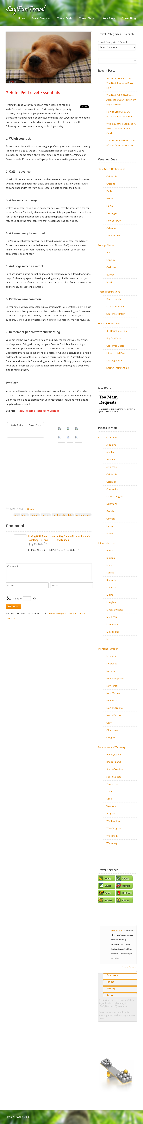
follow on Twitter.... (129, 967)
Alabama (111, 444)
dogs (24, 515)
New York (111, 700)
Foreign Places (106, 245)
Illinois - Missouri (107, 543)
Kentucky (111, 580)
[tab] (120, 976)
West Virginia (113, 828)
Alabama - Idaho (107, 437)
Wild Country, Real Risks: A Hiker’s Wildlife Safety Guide (121, 128)
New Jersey (112, 685)
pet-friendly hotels (62, 515)
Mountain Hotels (115, 306)
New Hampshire (115, 678)
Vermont (111, 806)
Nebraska (111, 663)
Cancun (110, 260)
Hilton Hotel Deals (116, 353)
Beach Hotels (113, 299)
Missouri (111, 639)
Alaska (110, 452)
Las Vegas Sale (114, 360)
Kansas (110, 572)
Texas (109, 791)
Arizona (110, 459)
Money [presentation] (111, 988)
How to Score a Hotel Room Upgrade (39, 410)
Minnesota (112, 624)
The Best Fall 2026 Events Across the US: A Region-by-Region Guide (121, 100)
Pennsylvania (113, 754)
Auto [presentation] (110, 995)
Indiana (110, 557)
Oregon (110, 737)
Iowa (109, 565)
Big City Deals (113, 338)
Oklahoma (112, 730)
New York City (113, 220)
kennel (34, 515)
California (111, 176)
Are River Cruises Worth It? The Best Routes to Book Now (120, 83)
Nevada (110, 671)
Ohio (109, 722)
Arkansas (111, 466)
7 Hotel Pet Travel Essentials (33, 92)
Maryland (111, 602)
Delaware (111, 503)
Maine (109, 594)
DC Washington (114, 496)
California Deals (115, 345)
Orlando (111, 228)
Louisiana (111, 587)
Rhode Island (113, 761)
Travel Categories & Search (112, 42)
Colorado (111, 481)
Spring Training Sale (117, 367)
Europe (110, 274)
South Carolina (114, 769)
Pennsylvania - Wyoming (111, 747)
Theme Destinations (109, 291)
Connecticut (112, 489)
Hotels (30, 509)
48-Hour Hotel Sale (116, 331)
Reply (45, 543)
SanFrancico (113, 235)
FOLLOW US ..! (116, 930)
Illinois (110, 550)
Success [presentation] (112, 975)
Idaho (109, 533)
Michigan (111, 616)
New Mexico (113, 693)
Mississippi (112, 631)
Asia (108, 252)
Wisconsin (112, 835)
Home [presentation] (110, 981)
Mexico (110, 282)
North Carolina (114, 707)
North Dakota (113, 715)
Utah (109, 798)
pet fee (45, 515)
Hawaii (110, 205)
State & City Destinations (111, 169)
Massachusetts (114, 609)
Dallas (109, 191)
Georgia (110, 518)
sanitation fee (83, 515)
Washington (113, 821)
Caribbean (112, 267)
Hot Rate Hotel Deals (109, 323)
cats (16, 515)
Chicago (110, 183)
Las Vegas (111, 213)
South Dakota (113, 776)
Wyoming (111, 843)
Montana (111, 656)
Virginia (110, 813)
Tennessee (112, 784)
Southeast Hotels (115, 313)
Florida (110, 198)
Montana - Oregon (108, 648)
